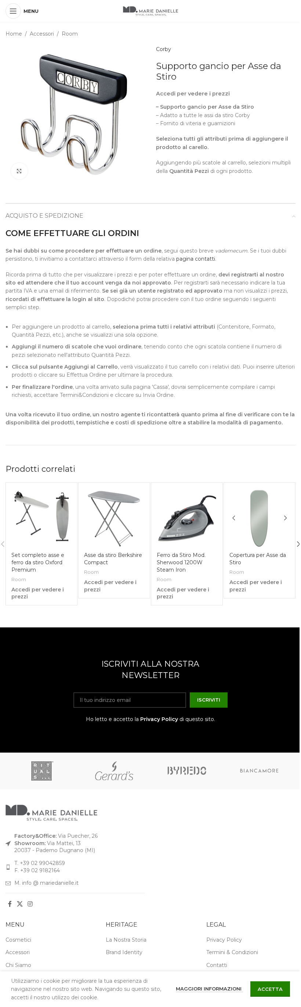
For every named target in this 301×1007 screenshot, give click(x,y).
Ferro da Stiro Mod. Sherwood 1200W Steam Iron (181, 562)
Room (70, 33)
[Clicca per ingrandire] (19, 171)
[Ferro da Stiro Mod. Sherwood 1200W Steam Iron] (187, 518)
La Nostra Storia (126, 940)
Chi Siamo (18, 965)
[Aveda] (115, 771)
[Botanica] (260, 771)
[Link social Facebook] (10, 904)
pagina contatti (195, 259)
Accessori (42, 33)
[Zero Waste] (187, 771)
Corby (163, 49)
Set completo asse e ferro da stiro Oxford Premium (37, 562)
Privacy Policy (159, 719)
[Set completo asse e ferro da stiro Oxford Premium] (41, 518)
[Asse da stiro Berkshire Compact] (114, 518)
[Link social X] (19, 904)
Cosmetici (18, 940)
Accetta (270, 989)
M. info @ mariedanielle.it (46, 883)
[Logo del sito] (150, 10)
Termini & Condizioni (232, 952)
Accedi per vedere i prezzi (193, 93)
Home (14, 33)
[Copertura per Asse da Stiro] (259, 518)
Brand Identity (124, 952)
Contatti (216, 965)
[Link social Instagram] (30, 904)
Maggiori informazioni (209, 989)
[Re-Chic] (42, 771)
